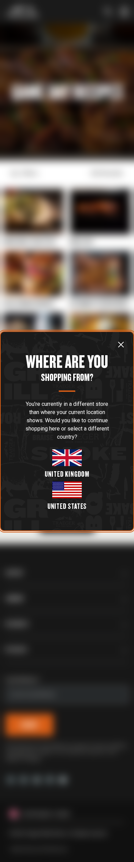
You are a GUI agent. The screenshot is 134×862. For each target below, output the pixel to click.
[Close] (120, 344)
